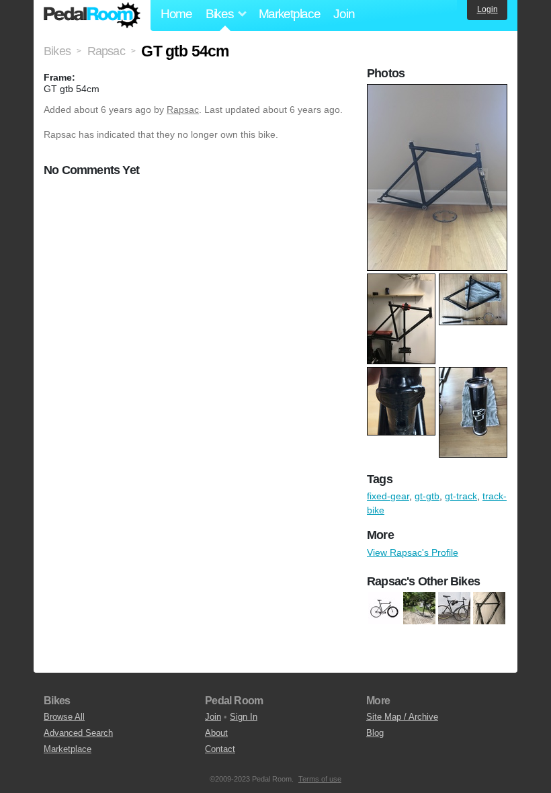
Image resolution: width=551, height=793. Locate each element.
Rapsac (183, 109)
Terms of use (319, 779)
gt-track (461, 496)
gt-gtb (427, 496)
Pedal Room (92, 15)
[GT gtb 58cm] (454, 608)
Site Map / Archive (402, 717)
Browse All (64, 717)
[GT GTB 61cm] (384, 608)
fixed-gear (388, 496)
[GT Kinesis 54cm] (489, 608)
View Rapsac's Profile (412, 552)
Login (487, 9)
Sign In (243, 717)
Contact (220, 749)
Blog (375, 733)
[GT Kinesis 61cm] (419, 608)
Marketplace (290, 14)
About (216, 733)
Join (343, 14)
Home (176, 14)
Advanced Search (78, 733)
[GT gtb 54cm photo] (439, 90)
